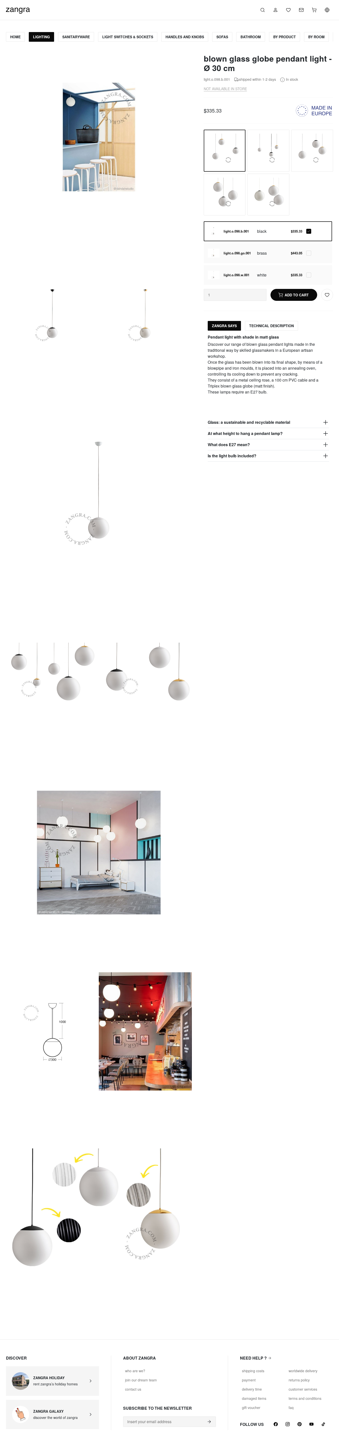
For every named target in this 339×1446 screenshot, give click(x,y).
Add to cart (297, 294)
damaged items (254, 1398)
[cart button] (314, 10)
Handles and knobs (185, 36)
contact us (133, 1389)
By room (316, 36)
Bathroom (250, 36)
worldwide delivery (303, 1370)
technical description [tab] (271, 325)
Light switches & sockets (127, 36)
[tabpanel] (268, 398)
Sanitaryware (76, 36)
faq (291, 1407)
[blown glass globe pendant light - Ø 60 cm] (268, 194)
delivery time (252, 1389)
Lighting (41, 36)
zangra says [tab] (224, 325)
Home (15, 36)
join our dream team (141, 1379)
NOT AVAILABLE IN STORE (225, 88)
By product (284, 36)
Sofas (222, 36)
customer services (303, 1389)
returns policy (299, 1379)
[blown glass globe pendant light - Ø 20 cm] (268, 150)
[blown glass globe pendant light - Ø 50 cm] (224, 194)
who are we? (135, 1370)
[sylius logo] (18, 9)
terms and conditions (305, 1398)
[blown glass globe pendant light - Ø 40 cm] (312, 150)
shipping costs (253, 1370)
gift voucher (251, 1407)
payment (249, 1379)
